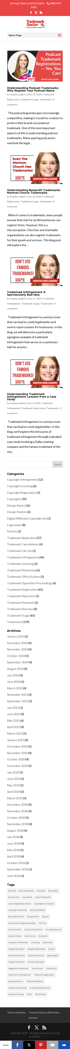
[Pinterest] (41, 1045)
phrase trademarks (16, 955)
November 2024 (17, 649)
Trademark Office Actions (23, 576)
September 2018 (17, 824)
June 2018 (13, 843)
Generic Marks (14, 936)
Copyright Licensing (20, 486)
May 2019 (13, 785)
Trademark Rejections (21, 596)
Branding (41, 891)
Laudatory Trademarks (18, 942)
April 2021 (13, 727)
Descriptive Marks (16, 916)
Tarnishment (37, 968)
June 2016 (13, 876)
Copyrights (14, 499)
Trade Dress (51, 968)
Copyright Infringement (22, 479)
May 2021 (13, 720)
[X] (29, 1045)
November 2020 (17, 753)
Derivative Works (37, 910)
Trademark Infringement (23, 557)
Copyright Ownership (17, 910)
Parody (51, 949)
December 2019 (17, 766)
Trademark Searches (20, 609)
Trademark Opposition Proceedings (29, 583)
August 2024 (15, 669)
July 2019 (13, 772)
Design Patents (17, 512)
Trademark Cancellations (23, 544)
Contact (33, 1017)
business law (13, 897)
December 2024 (17, 643)
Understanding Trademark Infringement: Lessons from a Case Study (31, 397)
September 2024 (17, 662)
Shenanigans (52, 955)
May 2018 (13, 850)
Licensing (35, 942)
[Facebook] (17, 1045)
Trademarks (46, 99)
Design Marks (16, 505)
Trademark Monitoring (21, 570)
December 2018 (17, 804)
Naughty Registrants (36, 949)
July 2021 (13, 707)
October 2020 (16, 759)
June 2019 (13, 778)
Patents (12, 531)
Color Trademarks (43, 897)
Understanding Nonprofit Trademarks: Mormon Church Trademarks (34, 191)
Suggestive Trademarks (18, 968)
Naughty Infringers (16, 949)
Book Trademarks (26, 891)
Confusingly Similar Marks (19, 903)
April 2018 (13, 856)
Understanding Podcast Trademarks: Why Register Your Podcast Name (33, 89)
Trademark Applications (44, 974)
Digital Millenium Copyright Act (27, 518)
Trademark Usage (30, 99)
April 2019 (13, 791)
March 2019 (14, 798)
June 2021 (13, 714)
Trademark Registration (33, 408)
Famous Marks (14, 929)
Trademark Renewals (20, 602)
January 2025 (15, 636)
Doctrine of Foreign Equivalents (22, 923)
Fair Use (42, 923)
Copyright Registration (21, 492)
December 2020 (17, 746)
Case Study (27, 897)
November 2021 (17, 694)
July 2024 (13, 675)
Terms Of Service (16, 1012)
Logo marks (14, 525)
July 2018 (13, 837)
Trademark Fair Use (19, 551)
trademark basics (15, 981)
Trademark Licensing (20, 563)
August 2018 (15, 830)
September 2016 (17, 869)
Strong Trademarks (36, 962)
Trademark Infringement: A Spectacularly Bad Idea (26, 293)
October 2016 (16, 863)
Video (29, 994)
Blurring (11, 891)
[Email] (52, 1045)
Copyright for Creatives (44, 903)
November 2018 (17, 811)
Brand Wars (53, 891)
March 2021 (14, 733)
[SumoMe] (64, 1045)
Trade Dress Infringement (19, 974)
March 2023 (14, 688)
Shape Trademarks (36, 955)
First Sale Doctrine (54, 929)
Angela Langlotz (18, 94)
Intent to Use (30, 936)
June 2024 (13, 681)
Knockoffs (43, 936)
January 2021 (15, 740)
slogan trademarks (16, 962)
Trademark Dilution (34, 981)
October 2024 (16, 656)
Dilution (45, 916)
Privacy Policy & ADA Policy (44, 1012)
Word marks (40, 994)
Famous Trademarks (33, 929)
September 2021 (17, 701)
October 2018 (16, 817)
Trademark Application (21, 538)
